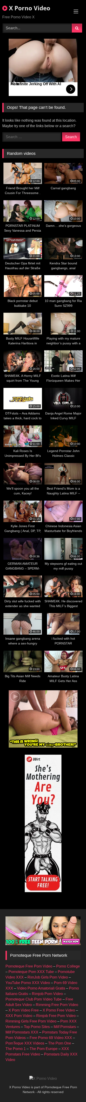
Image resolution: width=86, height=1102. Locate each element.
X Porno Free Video (59, 1010)
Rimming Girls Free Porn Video (31, 1021)
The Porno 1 (16, 1049)
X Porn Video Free (23, 1010)
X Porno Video (28, 8)
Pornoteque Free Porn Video (29, 966)
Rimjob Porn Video (47, 994)
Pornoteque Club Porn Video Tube (34, 999)
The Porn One (59, 1043)
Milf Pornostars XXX (22, 1032)
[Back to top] (72, 1088)
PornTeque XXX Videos (25, 1043)
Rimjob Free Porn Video (56, 1016)
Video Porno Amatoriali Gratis (41, 988)
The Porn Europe (44, 1049)
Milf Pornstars (65, 1027)
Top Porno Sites (37, 1027)
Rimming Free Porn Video (57, 1005)
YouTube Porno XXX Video (28, 983)
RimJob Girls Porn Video (48, 977)
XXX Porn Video (19, 1016)
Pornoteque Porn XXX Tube (31, 972)
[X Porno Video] (43, 1078)
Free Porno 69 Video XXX (51, 1038)
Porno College (68, 966)
